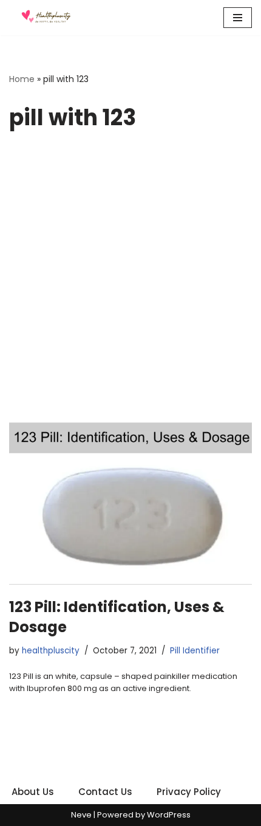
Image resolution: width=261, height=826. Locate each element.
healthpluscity (51, 650)
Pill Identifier (195, 650)
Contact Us (105, 791)
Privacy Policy (189, 791)
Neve (81, 815)
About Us (33, 791)
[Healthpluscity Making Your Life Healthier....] (45, 18)
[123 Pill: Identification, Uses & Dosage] (130, 503)
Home (22, 79)
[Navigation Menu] (237, 17)
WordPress (169, 815)
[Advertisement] (130, 285)
